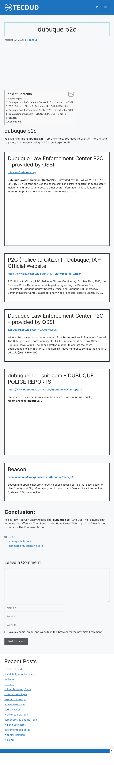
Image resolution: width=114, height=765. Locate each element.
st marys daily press (20, 541)
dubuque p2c (15, 98)
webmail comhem (15, 734)
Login (11, 536)
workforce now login (16, 714)
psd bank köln (12, 709)
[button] (97, 7)
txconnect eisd (13, 669)
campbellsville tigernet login (21, 719)
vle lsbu (9, 739)
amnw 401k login (14, 704)
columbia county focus (17, 689)
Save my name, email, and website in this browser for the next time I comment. (55, 631)
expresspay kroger (15, 699)
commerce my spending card (25, 545)
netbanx (9, 679)
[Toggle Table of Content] (69, 94)
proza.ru (9, 684)
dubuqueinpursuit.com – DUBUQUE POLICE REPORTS (37, 114)
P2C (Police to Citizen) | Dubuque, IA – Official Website (38, 106)
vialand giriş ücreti (15, 724)
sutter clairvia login (15, 694)
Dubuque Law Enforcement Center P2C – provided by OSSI (40, 102)
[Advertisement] (57, 68)
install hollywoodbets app (19, 674)
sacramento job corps (17, 729)
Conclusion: (14, 121)
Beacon (12, 117)
